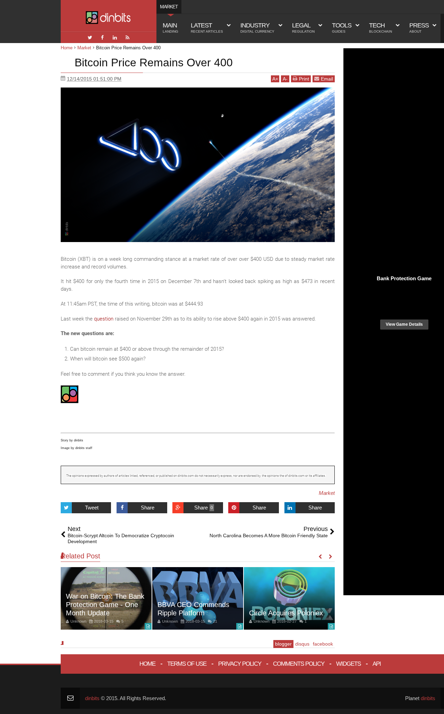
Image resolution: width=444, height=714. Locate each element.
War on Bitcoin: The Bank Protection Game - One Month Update (105, 604)
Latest (207, 27)
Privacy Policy (239, 664)
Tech (380, 27)
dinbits (92, 698)
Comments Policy (298, 664)
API (377, 664)
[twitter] (89, 37)
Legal (303, 27)
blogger (283, 644)
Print (304, 79)
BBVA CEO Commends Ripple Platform (193, 609)
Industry (257, 27)
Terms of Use (186, 664)
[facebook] (102, 37)
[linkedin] (114, 37)
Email (327, 79)
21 (215, 621)
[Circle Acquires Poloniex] (289, 598)
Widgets (348, 664)
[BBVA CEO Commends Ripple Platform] (197, 598)
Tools (341, 27)
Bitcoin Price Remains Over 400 (154, 62)
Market (327, 493)
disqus (302, 644)
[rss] (127, 37)
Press (419, 27)
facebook (323, 644)
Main (170, 27)
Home (147, 664)
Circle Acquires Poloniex (286, 613)
